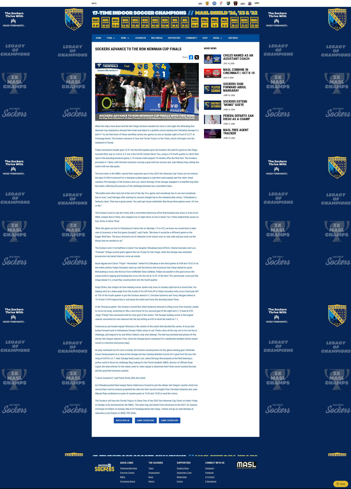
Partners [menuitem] (233, 38)
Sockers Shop (183, 468)
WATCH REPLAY (123, 420)
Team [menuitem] (111, 38)
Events (180, 481)
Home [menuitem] (98, 38)
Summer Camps (127, 473)
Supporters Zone (184, 473)
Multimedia (182, 477)
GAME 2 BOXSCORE (169, 420)
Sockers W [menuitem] (140, 38)
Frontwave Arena (127, 481)
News (150, 477)
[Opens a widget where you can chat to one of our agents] (340, 484)
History (151, 481)
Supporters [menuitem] (174, 38)
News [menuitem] (125, 38)
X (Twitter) (210, 477)
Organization (154, 473)
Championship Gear (128, 468)
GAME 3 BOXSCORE (146, 420)
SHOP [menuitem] (206, 38)
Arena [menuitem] (219, 38)
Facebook (209, 473)
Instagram (209, 468)
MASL (94, 3)
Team (151, 468)
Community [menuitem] (191, 38)
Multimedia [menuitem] (156, 38)
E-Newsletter (210, 481)
